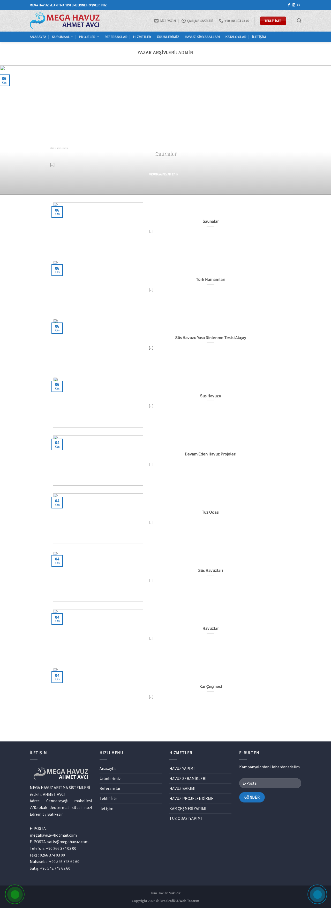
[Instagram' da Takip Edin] (293, 5)
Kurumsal (61, 36)
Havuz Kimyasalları (202, 36)
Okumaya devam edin (165, 174)
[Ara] (299, 21)
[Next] (317, 130)
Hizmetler (142, 36)
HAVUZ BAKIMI (182, 788)
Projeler (87, 36)
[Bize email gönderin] (298, 5)
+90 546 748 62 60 (64, 861)
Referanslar (116, 36)
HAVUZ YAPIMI (182, 768)
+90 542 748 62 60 (55, 868)
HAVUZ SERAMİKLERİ (187, 778)
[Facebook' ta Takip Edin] (288, 5)
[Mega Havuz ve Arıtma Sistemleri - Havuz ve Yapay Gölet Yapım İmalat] (65, 21)
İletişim (259, 36)
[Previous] (13, 130)
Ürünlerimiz (168, 36)
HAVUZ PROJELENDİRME (191, 798)
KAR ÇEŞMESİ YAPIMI (187, 808)
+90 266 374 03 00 (61, 848)
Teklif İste (108, 798)
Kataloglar (235, 36)
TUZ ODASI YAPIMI (185, 818)
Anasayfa (38, 36)
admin (185, 52)
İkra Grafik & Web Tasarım (179, 900)
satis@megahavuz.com (67, 841)
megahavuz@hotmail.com (53, 835)
